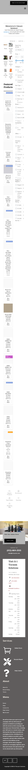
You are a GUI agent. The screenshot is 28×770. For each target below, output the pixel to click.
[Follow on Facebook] (5, 760)
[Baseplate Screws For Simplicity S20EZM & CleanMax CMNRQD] (8, 117)
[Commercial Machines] (6, 58)
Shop (4, 705)
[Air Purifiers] (6, 70)
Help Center (18, 671)
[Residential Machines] (11, 45)
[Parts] (6, 45)
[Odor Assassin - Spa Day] (8, 190)
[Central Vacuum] (11, 58)
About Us (5, 687)
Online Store (18, 648)
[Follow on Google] (10, 760)
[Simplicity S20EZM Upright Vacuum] (8, 465)
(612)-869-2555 (14, 551)
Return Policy (6, 689)
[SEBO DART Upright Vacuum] (8, 410)
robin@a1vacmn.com (14, 553)
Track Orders (9, 500)
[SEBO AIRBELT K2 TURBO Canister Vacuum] (8, 332)
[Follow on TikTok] (15, 760)
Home (4, 703)
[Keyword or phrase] (16, 50)
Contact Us (6, 708)
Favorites (18, 500)
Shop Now (10, 540)
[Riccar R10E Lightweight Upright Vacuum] (8, 308)
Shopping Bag (9, 506)
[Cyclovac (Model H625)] (8, 145)
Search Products (9, 493)
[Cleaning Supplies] (11, 70)
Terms (4, 692)
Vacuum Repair (18, 659)
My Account (18, 493)
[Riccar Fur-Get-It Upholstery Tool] (8, 283)
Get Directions (15, 577)
